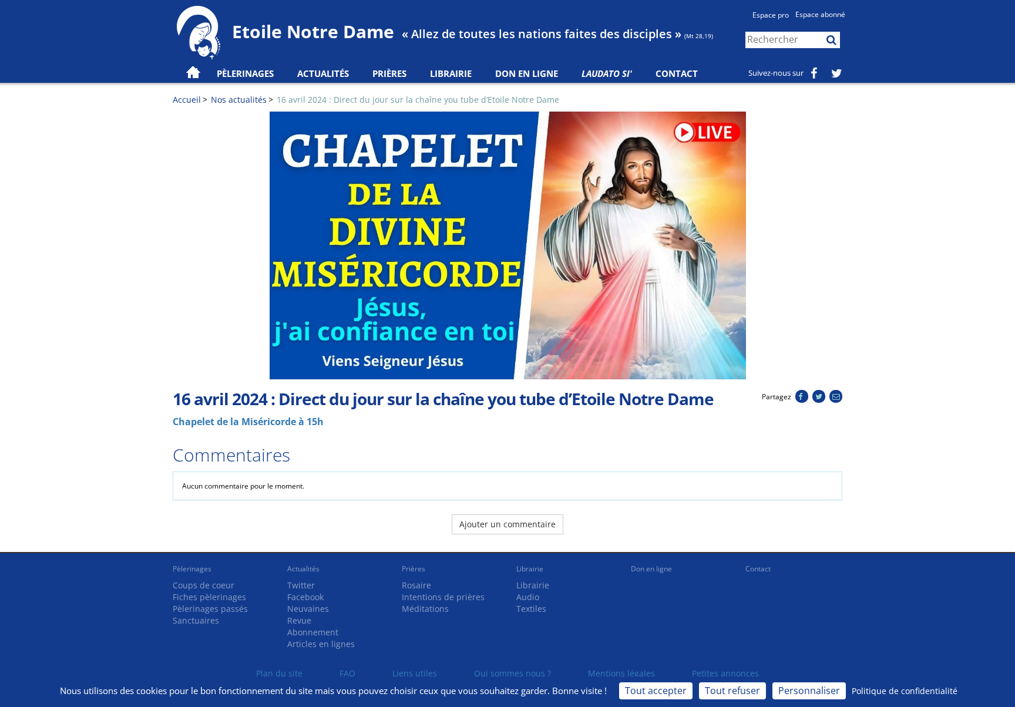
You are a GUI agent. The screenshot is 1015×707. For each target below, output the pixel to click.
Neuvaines (308, 608)
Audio (527, 596)
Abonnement (312, 632)
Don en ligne (526, 73)
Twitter (301, 585)
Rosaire (416, 585)
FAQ (347, 673)
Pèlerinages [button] (245, 73)
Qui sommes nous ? (512, 673)
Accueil (187, 99)
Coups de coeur (203, 585)
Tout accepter (656, 690)
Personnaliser (809, 690)
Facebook (305, 596)
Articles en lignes (321, 643)
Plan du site (279, 673)
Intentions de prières (443, 596)
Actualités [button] (323, 73)
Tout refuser (732, 690)
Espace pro (770, 15)
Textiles (531, 608)
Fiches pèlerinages (209, 596)
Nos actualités (239, 99)
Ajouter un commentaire (507, 524)
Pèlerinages (192, 569)
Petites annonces (725, 673)
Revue (299, 620)
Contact (677, 73)
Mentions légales (621, 673)
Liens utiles (414, 673)
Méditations (425, 608)
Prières (389, 73)
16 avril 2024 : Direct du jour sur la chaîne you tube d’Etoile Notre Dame (418, 99)
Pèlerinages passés (210, 608)
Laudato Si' (607, 73)
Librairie (451, 73)
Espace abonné (820, 14)
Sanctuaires (196, 620)
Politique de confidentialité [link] (904, 690)
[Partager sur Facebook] (801, 397)
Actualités (303, 569)
